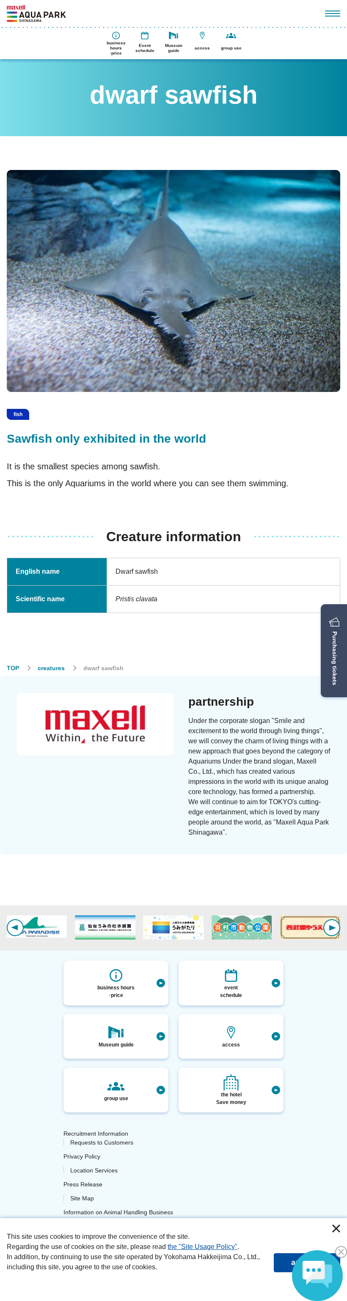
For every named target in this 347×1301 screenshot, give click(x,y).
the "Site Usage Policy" (202, 1246)
